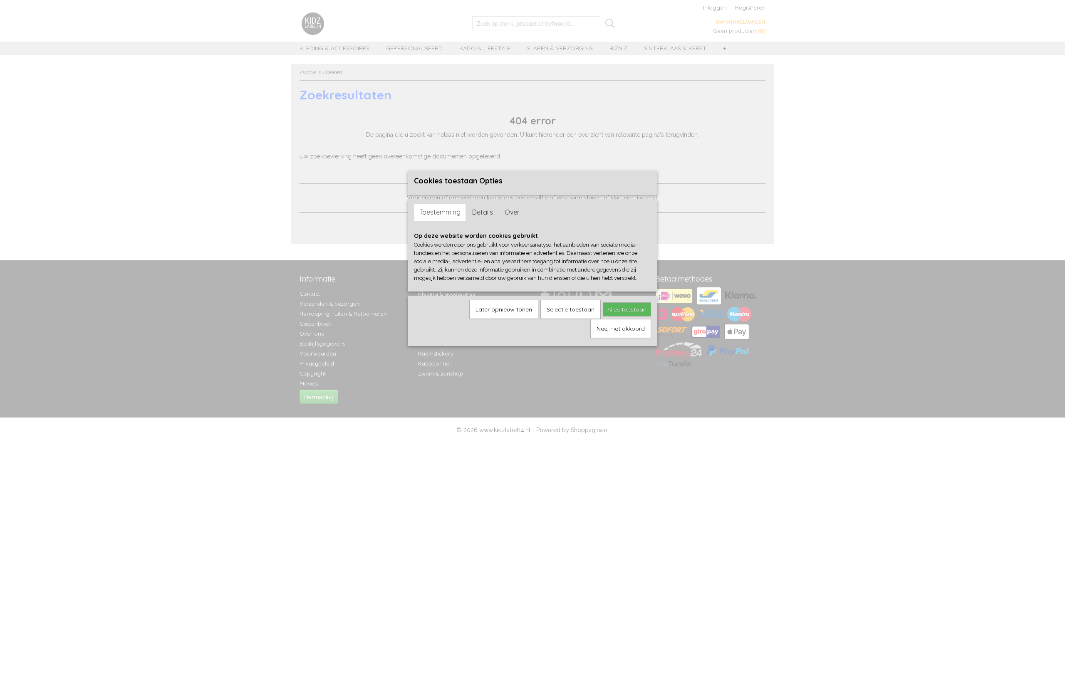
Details (482, 212)
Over (512, 212)
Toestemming (440, 212)
